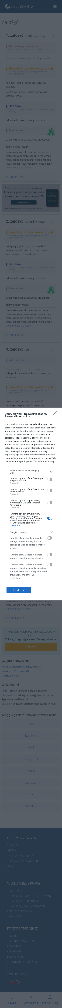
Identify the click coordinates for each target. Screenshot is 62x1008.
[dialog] (31, 504)
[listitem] (31, 471)
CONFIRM (19, 590)
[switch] (49, 479)
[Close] (56, 414)
